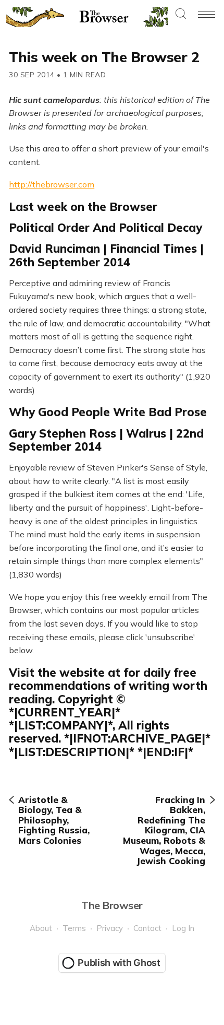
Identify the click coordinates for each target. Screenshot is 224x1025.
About (41, 928)
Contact (147, 928)
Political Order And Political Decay (105, 227)
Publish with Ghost (119, 962)
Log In (183, 928)
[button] (180, 14)
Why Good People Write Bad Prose (108, 412)
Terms (74, 928)
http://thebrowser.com (51, 184)
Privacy (109, 928)
